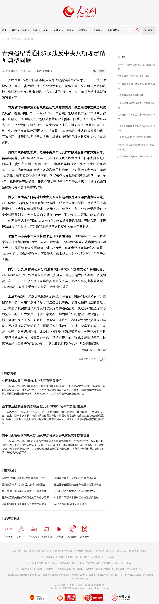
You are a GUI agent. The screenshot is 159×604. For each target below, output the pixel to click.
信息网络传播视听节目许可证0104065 (23, 575)
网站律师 (121, 551)
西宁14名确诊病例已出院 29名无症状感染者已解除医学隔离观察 (46, 435)
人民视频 (59, 536)
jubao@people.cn (110, 557)
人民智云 (72, 536)
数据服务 (100, 551)
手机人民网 (33, 536)
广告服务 (68, 551)
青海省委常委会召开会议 (131, 95)
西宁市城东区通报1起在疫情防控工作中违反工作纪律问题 (33, 478)
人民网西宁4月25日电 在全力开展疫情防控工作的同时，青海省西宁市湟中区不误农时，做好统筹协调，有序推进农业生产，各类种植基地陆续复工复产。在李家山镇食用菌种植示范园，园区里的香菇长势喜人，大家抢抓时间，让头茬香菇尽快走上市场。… (54, 390)
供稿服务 (89, 551)
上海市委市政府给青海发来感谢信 (135, 137)
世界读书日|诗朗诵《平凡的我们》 (136, 156)
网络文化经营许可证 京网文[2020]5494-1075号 (65, 575)
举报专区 (83, 30)
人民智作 (84, 536)
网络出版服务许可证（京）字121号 (106, 575)
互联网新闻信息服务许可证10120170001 (35, 569)
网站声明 (110, 551)
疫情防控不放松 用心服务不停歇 (134, 76)
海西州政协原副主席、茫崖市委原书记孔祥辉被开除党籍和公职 (88, 491)
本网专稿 (28, 39)
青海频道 (16, 39)
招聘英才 (57, 551)
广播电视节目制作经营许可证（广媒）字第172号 (119, 569)
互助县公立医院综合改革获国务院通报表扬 (77, 484)
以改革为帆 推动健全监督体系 (70, 504)
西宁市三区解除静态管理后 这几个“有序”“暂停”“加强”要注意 (44, 406)
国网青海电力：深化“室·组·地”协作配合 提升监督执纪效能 (34, 484)
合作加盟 (78, 551)
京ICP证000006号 (133, 575)
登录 (150, 30)
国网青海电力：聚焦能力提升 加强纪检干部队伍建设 (83, 478)
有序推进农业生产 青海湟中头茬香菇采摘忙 (32, 380)
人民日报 (8, 536)
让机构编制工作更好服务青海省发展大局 (24, 504)
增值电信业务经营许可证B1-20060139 (75, 569)
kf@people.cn (51, 563)
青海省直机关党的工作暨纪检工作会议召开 (25, 497)
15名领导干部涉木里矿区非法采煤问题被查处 (79, 497)
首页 (4, 30)
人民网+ (21, 536)
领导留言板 (46, 536)
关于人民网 (34, 551)
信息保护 (132, 551)
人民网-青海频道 (43, 71)
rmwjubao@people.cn (121, 563)
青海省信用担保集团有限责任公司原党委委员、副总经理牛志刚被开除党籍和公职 (46, 491)
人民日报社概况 (19, 551)
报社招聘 (46, 551)
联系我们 (143, 551)
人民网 (5, 39)
